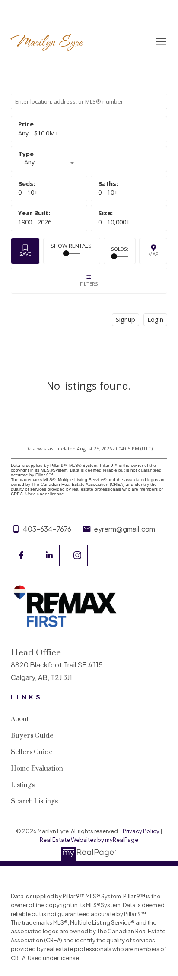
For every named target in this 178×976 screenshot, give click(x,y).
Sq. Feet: (114, 222)
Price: (38, 133)
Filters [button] (89, 281)
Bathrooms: (108, 192)
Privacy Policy (141, 831)
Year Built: (34, 222)
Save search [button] (25, 251)
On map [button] (153, 251)
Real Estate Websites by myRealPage (89, 839)
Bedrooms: (28, 192)
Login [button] (155, 319)
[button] (21, 555)
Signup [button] (125, 319)
